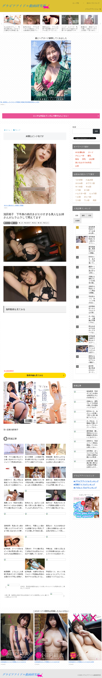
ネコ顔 (86, 190)
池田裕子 (28, 223)
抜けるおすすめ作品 (83, 163)
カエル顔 (78, 183)
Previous (1, 24)
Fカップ (8, 223)
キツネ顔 (78, 187)
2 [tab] (47, 36)
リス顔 (78, 200)
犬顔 (94, 200)
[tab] (76, 215)
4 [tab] (52, 36)
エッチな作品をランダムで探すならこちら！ (51, 116)
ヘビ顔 (15, 223)
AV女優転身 (80, 152)
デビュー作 (79, 156)
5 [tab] (55, 36)
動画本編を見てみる (35, 375)
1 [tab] (44, 36)
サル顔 (88, 187)
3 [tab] (50, 36)
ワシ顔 (86, 200)
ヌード (90, 152)
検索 (74, 127)
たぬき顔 (89, 180)
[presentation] (76, 215)
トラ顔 (78, 190)
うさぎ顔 (78, 180)
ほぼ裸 (91, 159)
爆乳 (89, 156)
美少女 (47, 223)
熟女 (35, 223)
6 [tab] (58, 36)
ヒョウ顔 (93, 193)
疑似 (77, 159)
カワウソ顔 (90, 183)
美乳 (41, 223)
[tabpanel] (12, 23)
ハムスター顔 (80, 193)
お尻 (22, 223)
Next (101, 24)
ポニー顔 (87, 197)
